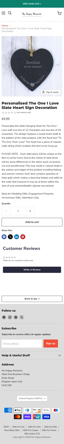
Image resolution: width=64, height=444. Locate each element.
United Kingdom (30, 398)
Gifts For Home (49, 430)
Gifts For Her (18, 426)
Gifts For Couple (30, 430)
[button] (16, 113)
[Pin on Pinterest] (22, 236)
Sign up (50, 343)
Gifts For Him (34, 426)
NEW (6, 426)
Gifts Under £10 (32, 433)
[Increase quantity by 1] (30, 211)
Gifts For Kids (50, 426)
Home (5, 25)
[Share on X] (10, 236)
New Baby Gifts (11, 430)
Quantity (6, 203)
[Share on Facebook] (4, 236)
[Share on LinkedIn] (16, 236)
